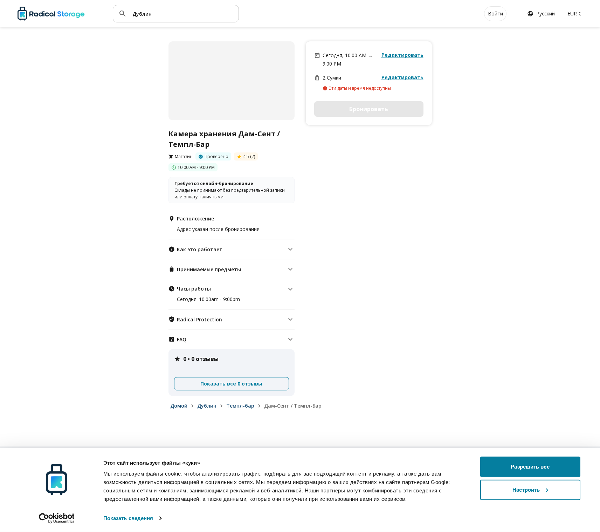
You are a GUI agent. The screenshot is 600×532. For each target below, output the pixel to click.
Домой (178, 405)
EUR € (574, 13)
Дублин (206, 405)
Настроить (526, 489)
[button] (231, 249)
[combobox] (182, 13)
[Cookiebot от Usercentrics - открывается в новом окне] (56, 518)
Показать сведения (128, 518)
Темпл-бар (240, 405)
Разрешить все (530, 467)
